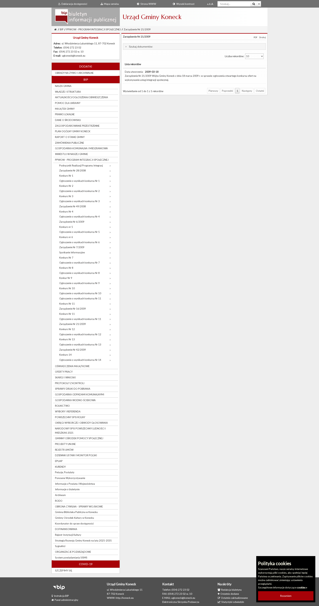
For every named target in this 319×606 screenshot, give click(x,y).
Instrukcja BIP (61, 595)
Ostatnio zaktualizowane (234, 597)
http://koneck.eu (125, 597)
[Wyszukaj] (253, 4)
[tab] (194, 46)
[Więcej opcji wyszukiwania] (259, 4)
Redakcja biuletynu (231, 589)
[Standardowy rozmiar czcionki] (207, 4)
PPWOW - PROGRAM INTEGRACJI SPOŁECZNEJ (93, 29)
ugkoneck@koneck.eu (183, 597)
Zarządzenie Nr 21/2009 (137, 29)
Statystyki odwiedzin (232, 601)
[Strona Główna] (86, 16)
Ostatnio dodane (229, 593)
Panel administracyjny (66, 599)
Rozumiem (285, 595)
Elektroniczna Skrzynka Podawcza (180, 601)
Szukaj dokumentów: (141, 46)
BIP (62, 29)
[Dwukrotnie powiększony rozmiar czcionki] (212, 4)
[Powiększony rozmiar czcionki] (210, 4)
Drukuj (262, 37)
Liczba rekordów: (235, 56)
